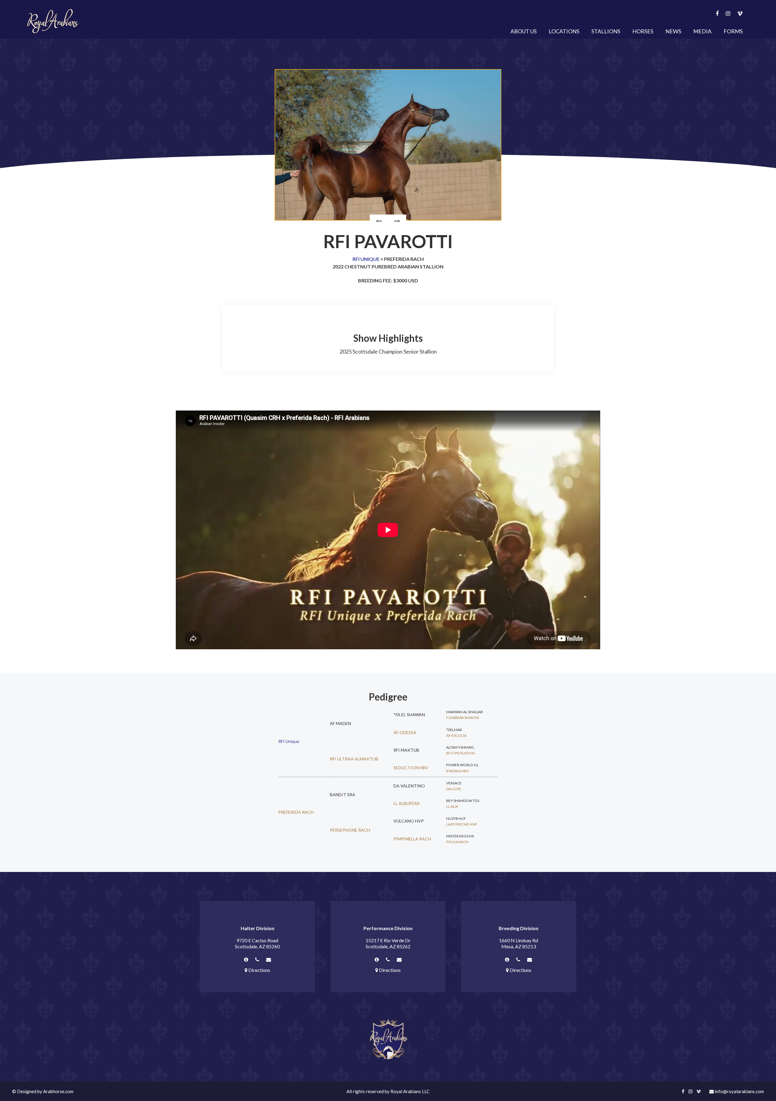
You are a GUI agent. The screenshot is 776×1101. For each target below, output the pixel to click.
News (673, 31)
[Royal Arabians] (53, 21)
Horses (642, 31)
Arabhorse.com (58, 1091)
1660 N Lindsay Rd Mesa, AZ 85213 (518, 943)
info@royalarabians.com (739, 1091)
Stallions (605, 31)
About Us (523, 31)
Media (702, 31)
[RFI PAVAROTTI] (388, 145)
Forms (733, 31)
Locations (564, 31)
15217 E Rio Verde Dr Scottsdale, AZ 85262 (388, 943)
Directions (258, 970)
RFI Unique (366, 259)
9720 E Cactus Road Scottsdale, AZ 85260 (257, 943)
